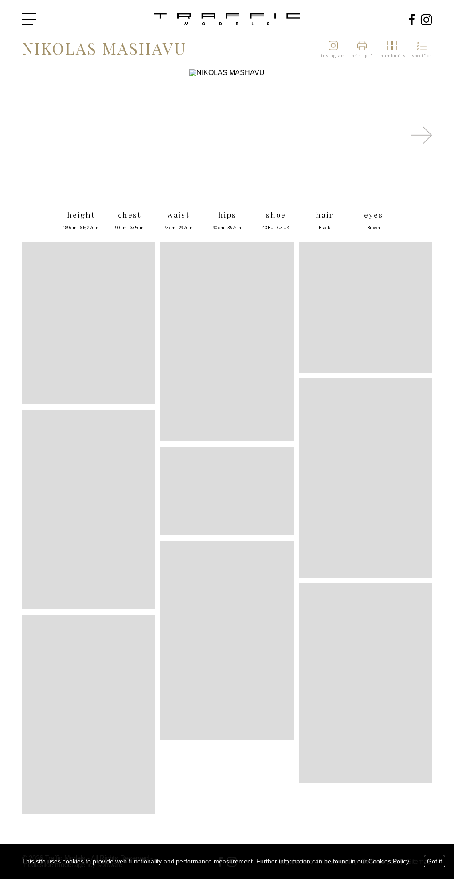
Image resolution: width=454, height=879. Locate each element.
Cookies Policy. (389, 861)
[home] (227, 20)
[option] (227, 135)
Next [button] (421, 135)
